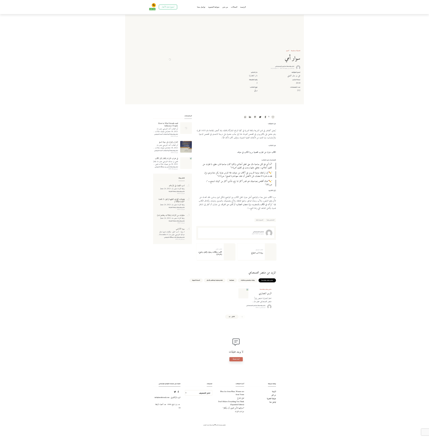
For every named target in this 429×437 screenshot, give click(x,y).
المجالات (234, 7)
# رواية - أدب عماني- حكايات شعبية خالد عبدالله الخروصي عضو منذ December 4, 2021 (172, 233)
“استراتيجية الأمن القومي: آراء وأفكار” (233, 408)
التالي (233, 316)
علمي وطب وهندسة (265, 289)
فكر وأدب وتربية (295, 50)
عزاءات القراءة (239, 411)
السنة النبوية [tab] (196, 280)
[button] (168, 7)
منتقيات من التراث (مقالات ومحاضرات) (171, 215)
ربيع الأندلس (180, 229)
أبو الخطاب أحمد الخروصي (162, 134)
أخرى (287, 50)
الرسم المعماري (265, 293)
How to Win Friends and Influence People (168, 124)
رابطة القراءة (173, 191)
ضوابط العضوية (213, 7)
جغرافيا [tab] (231, 280)
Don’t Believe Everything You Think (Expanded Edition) (231, 403)
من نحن (225, 7)
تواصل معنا (201, 7)
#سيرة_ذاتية (259, 220)
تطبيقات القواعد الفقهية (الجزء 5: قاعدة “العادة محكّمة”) (172, 200)
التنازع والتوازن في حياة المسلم (168, 142)
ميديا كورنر (206, 425)
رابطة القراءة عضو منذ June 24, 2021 (172, 188)
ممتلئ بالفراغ (240, 398)
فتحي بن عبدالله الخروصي (162, 167)
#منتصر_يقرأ (270, 220)
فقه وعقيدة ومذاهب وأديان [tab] (215, 280)
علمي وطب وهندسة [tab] (267, 280)
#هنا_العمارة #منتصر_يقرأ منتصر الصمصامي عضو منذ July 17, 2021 (262, 300)
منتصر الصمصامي (280, 66)
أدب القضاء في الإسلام (177, 185)
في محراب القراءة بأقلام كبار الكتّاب (166, 158)
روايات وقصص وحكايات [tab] (248, 280)
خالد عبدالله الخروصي (170, 237)
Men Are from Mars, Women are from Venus (232, 393)
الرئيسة (243, 7)
